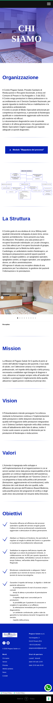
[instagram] (8, 642)
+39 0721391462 (35, 645)
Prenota (5, 665)
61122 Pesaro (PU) (35, 641)
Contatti (5, 676)
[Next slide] (50, 297)
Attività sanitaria (7, 669)
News (4, 672)
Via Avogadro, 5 (34, 638)
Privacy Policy (7, 693)
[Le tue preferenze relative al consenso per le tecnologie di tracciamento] (48, 698)
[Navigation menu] (49, 4)
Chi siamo (5, 658)
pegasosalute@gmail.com (37, 648)
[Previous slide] (2, 297)
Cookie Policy (20, 693)
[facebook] (4, 642)
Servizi (4, 662)
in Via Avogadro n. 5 (28, 96)
